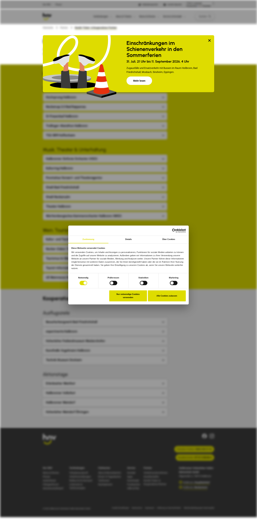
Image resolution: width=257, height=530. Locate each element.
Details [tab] (128, 239)
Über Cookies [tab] (168, 239)
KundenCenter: (195, 457)
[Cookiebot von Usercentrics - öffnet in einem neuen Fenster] (174, 231)
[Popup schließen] (209, 41)
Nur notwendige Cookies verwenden (128, 295)
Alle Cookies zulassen (166, 296)
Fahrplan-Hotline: (194, 449)
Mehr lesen (139, 80)
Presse (59, 4)
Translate (206, 6)
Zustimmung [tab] (88, 239)
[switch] (113, 283)
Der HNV (47, 4)
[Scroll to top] (250, 523)
